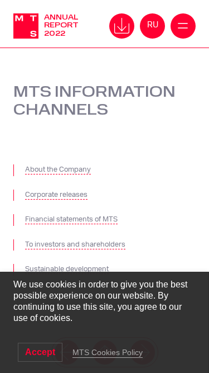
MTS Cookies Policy (107, 352)
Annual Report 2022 (61, 25)
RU (152, 25)
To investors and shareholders (75, 244)
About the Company (58, 170)
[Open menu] (121, 26)
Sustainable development (67, 269)
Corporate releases (56, 195)
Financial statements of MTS (71, 219)
